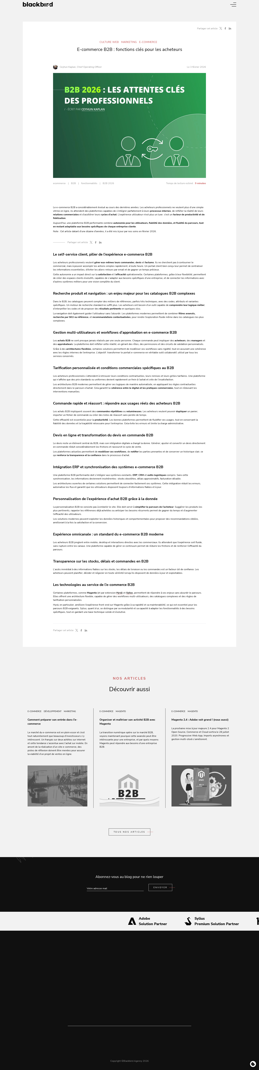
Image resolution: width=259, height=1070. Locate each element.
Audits (71, 976)
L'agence (72, 958)
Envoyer (160, 887)
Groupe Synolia (76, 1000)
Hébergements (76, 982)
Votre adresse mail (97, 885)
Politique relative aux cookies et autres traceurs (141, 976)
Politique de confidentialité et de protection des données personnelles (153, 970)
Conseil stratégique (78, 964)
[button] (233, 4)
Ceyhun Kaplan (68, 67)
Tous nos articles (129, 832)
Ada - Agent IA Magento (81, 1006)
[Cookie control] (253, 1064)
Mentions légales (124, 958)
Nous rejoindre (76, 994)
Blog (97, 958)
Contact (119, 964)
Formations (74, 988)
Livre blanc (100, 964)
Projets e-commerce (79, 970)
